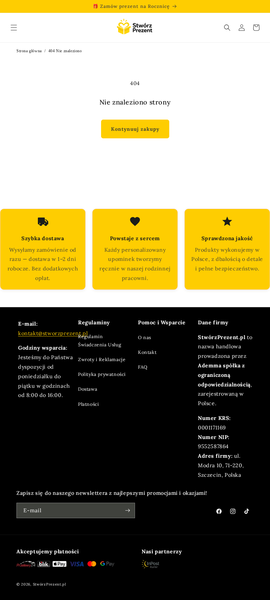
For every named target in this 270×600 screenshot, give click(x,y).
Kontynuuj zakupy (135, 129)
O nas (144, 337)
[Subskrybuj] (127, 510)
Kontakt (147, 352)
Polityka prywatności (102, 374)
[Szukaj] (227, 27)
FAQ (143, 367)
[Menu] (14, 27)
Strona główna (29, 51)
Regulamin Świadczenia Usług (99, 341)
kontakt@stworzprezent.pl (53, 333)
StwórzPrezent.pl (49, 584)
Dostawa (87, 389)
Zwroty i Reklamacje (101, 359)
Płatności (88, 404)
